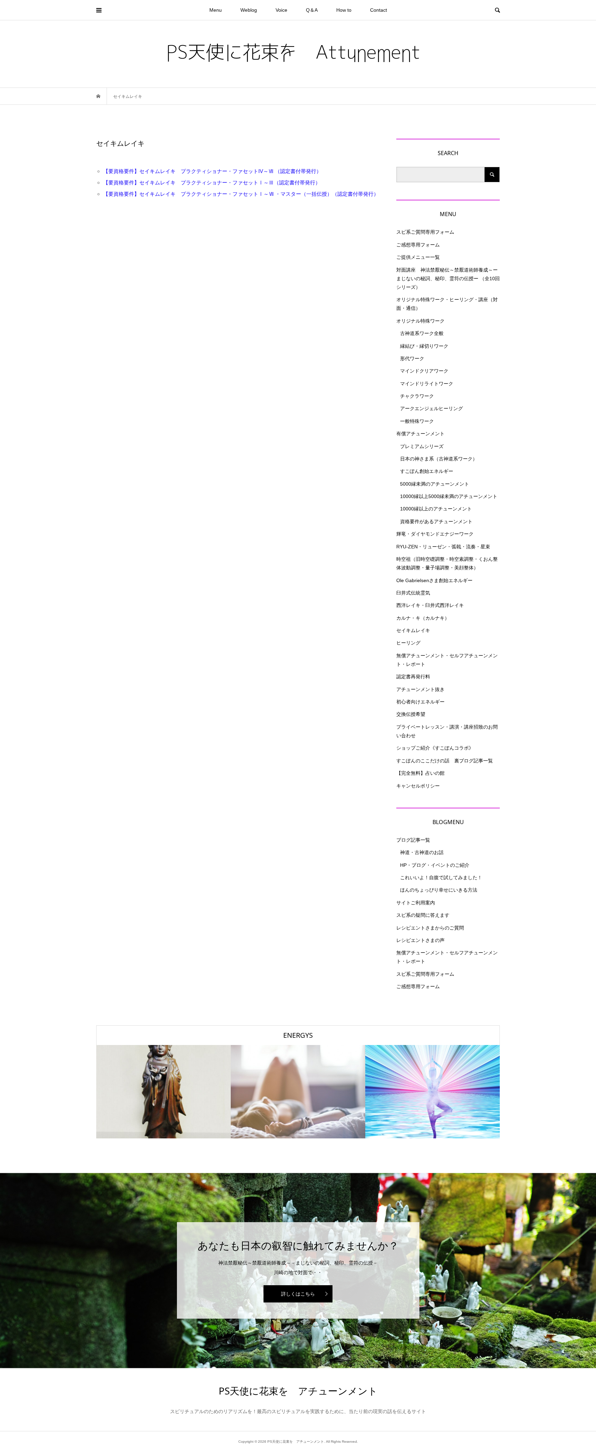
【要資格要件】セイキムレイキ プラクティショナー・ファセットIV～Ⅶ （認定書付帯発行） (212, 171)
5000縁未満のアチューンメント (434, 484)
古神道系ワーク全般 (422, 333)
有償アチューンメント (420, 433)
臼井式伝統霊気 (413, 593)
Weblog (248, 10)
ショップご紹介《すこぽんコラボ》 (435, 748)
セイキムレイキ (413, 630)
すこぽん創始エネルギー (426, 471)
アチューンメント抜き (420, 689)
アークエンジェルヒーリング (431, 408)
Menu (215, 10)
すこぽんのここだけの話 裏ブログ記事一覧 (444, 760)
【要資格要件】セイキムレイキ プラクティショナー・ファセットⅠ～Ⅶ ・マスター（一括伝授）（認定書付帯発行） (241, 194)
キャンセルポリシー (418, 786)
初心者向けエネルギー (420, 701)
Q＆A (312, 10)
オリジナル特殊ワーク (420, 321)
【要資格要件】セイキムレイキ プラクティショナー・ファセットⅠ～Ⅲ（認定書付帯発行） (211, 182)
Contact (378, 10)
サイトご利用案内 (415, 902)
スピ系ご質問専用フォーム (425, 232)
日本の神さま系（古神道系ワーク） (438, 458)
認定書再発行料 (413, 676)
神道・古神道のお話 (422, 852)
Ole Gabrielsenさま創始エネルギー (434, 580)
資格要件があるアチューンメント (436, 521)
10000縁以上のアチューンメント (436, 508)
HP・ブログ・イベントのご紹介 (434, 865)
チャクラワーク (417, 396)
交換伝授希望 (410, 714)
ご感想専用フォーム (418, 244)
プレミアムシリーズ (422, 446)
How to (343, 10)
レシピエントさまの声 (420, 940)
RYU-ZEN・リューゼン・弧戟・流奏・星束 (443, 546)
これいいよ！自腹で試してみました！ (441, 877)
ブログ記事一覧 (413, 840)
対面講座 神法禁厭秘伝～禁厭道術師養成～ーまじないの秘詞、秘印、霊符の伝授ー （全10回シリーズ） (448, 278)
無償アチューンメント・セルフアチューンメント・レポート (447, 660)
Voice (281, 10)
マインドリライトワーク (426, 383)
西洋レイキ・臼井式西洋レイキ (430, 605)
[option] (163, 1091)
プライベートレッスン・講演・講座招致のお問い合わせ (447, 731)
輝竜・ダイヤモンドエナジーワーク (435, 534)
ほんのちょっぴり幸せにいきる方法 (438, 890)
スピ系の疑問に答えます (422, 915)
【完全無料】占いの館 (420, 773)
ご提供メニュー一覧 (418, 257)
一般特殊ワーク (417, 421)
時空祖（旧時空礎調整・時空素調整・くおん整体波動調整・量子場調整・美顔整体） (447, 563)
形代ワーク (412, 358)
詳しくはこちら (298, 1294)
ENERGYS (298, 1035)
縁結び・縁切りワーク (424, 346)
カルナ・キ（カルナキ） (422, 618)
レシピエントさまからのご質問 (430, 928)
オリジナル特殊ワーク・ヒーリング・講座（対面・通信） (447, 304)
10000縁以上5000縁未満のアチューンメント (448, 496)
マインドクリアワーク (424, 371)
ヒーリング (408, 643)
